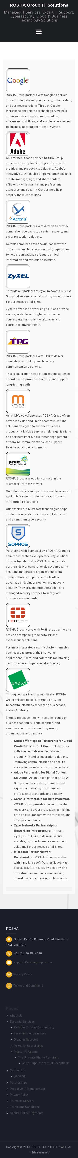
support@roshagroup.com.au (34, 962)
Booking (19, 1076)
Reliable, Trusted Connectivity (34, 1027)
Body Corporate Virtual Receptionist (46, 1063)
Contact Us (17, 1070)
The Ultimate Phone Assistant (38, 1057)
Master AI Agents (26, 1051)
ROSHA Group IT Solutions (39, 5)
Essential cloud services (30, 1033)
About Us (16, 1015)
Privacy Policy (22, 974)
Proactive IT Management (27, 1088)
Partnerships (18, 1082)
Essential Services (22, 1021)
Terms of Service (21, 1100)
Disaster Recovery (26, 1039)
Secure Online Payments (26, 1113)
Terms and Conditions (28, 985)
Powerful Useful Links (29, 1045)
